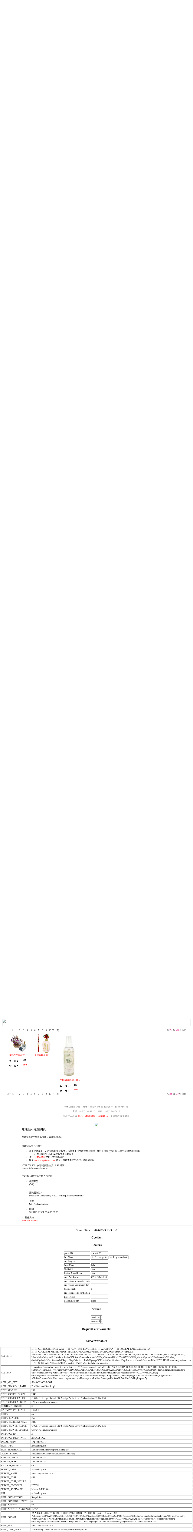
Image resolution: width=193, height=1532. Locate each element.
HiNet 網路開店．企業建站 (93, 1116)
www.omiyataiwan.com (44, 1160)
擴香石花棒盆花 (17, 1055)
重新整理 (41, 1157)
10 (50, 1030)
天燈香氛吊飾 (41, 1055)
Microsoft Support (30, 1220)
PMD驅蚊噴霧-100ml (70, 1080)
